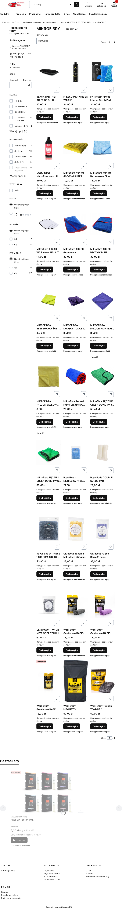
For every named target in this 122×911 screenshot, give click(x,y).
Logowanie (48, 870)
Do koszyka (45, 117)
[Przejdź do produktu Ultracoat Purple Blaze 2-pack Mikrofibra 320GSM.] (102, 529)
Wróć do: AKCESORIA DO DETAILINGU (21, 47)
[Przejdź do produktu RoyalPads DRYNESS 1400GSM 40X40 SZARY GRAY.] (48, 529)
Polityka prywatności (11, 898)
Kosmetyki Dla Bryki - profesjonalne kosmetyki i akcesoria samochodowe (33, 22)
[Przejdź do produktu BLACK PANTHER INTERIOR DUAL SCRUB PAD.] (48, 72)
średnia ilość (20, 156)
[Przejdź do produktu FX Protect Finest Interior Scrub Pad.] (102, 72)
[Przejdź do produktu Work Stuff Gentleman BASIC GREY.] (75, 605)
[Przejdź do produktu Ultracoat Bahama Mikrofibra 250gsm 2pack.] (75, 529)
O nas (88, 870)
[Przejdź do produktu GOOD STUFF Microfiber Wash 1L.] (48, 148)
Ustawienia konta (51, 879)
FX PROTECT (20, 106)
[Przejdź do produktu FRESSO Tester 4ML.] (48, 792)
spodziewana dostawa (20, 169)
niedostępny (20, 145)
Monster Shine (21, 126)
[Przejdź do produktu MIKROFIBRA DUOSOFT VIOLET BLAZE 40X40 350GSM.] (75, 300)
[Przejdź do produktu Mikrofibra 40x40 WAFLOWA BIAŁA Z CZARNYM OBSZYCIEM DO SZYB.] (48, 224)
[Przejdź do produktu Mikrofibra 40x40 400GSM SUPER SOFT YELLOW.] (75, 148)
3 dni (16, 190)
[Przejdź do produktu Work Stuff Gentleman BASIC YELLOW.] (48, 681)
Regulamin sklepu (9, 895)
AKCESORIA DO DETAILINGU (79, 22)
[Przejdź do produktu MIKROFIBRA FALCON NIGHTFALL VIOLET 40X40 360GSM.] (102, 300)
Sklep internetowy (58, 907)
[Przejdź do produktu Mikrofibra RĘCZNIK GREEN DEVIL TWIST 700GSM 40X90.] (48, 453)
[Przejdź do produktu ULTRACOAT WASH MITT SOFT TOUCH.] (48, 605)
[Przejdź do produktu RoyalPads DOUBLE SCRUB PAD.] (102, 453)
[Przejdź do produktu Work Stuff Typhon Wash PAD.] (102, 681)
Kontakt (89, 873)
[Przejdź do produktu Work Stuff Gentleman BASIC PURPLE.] (102, 605)
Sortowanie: (42, 35)
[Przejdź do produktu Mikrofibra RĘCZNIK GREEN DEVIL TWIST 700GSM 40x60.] (102, 376)
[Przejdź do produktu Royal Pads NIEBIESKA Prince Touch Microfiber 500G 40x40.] (75, 453)
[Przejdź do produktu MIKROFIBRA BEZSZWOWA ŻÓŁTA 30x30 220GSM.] (48, 300)
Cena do (27, 80)
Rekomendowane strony (97, 876)
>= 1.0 (15, 214)
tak (15, 239)
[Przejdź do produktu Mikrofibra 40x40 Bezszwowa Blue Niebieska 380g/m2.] (102, 148)
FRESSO (18, 101)
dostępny (19, 151)
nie (15, 244)
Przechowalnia (50, 876)
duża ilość (19, 162)
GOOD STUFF (21, 112)
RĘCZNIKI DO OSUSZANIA (20, 56)
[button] (76, 4)
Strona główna (8, 870)
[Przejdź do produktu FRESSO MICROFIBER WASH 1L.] (75, 72)
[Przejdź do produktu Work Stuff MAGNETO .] (75, 681)
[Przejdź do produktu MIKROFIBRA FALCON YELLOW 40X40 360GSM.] (48, 376)
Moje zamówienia (51, 873)
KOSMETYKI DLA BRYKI (20, 119)
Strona (104, 42)
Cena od (14, 80)
